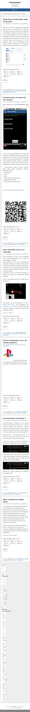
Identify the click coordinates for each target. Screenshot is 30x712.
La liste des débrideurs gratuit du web (5, 662)
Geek (4, 587)
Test (4, 601)
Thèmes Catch (18, 707)
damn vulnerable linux (20, 332)
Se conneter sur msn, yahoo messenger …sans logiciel (5, 678)
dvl (25, 332)
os (19, 333)
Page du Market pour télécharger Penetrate (13, 190)
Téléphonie (5, 599)
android (18, 243)
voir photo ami (10, 494)
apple (18, 558)
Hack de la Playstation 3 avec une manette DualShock (15, 341)
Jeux (12, 90)
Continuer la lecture (8, 313)
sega (21, 90)
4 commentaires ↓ (24, 102)
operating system (14, 333)
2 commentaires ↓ (24, 254)
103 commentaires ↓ (24, 420)
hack (18, 89)
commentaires (22, 244)
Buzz (4, 586)
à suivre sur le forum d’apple (10, 535)
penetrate (7, 244)
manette (4, 413)
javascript (5, 494)
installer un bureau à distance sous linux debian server (4, 694)
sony (15, 413)
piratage (15, 90)
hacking (4, 90)
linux (4, 244)
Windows (4, 604)
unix (24, 333)
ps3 (13, 413)
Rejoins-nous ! (4, 565)
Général (9, 89)
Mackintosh (5, 598)
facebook (23, 492)
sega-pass (24, 90)
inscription (8, 90)
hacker (21, 89)
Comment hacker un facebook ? (14, 418)
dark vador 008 (16, 23)
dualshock (19, 411)
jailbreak (26, 411)
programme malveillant (10, 560)
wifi (17, 244)
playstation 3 (9, 413)
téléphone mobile (12, 244)
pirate (18, 90)
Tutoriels (12, 492)
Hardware (5, 590)
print (26, 446)
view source (24, 446)
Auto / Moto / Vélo (4, 582)
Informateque (15, 2)
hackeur (24, 89)
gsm (21, 243)
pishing (4, 560)
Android (9, 243)
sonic (4, 92)
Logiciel (8, 492)
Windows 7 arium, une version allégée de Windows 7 (4, 646)
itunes (23, 558)
